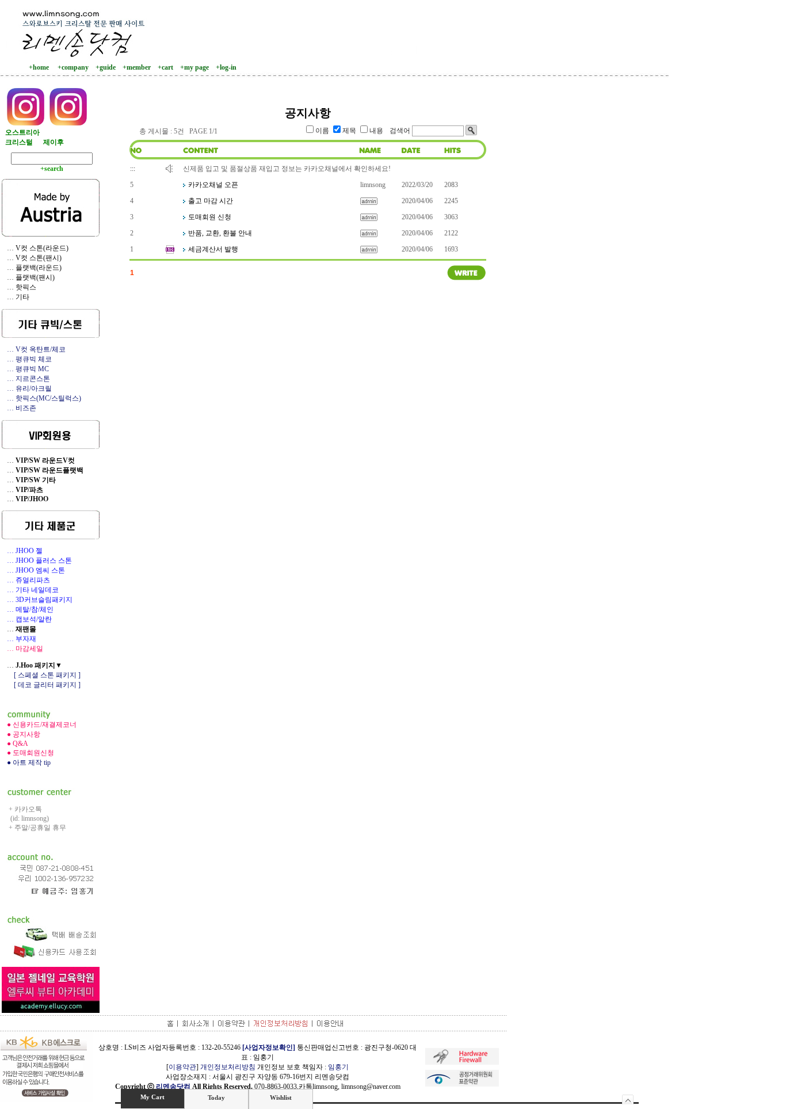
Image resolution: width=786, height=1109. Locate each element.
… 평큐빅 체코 (27, 359)
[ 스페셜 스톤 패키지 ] (41, 675)
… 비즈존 (19, 408)
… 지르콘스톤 (26, 379)
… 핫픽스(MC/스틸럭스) (41, 398)
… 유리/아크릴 (27, 388)
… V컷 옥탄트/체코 (34, 349)
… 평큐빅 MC (25, 369)
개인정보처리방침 (227, 1067)
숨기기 (628, 1099)
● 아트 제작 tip (26, 763)
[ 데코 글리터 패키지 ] (41, 685)
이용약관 (182, 1067)
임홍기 (338, 1067)
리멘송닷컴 (173, 1087)
